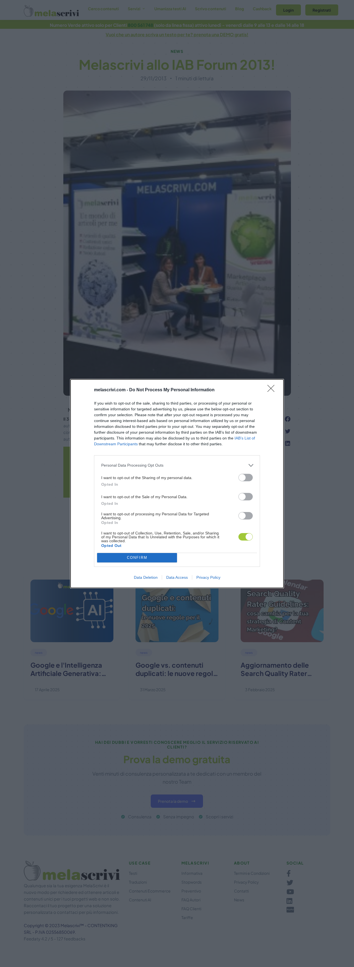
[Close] (272, 390)
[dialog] (177, 483)
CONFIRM (137, 557)
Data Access (177, 577)
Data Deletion (146, 577)
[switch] (245, 477)
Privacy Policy (208, 577)
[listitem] (177, 465)
